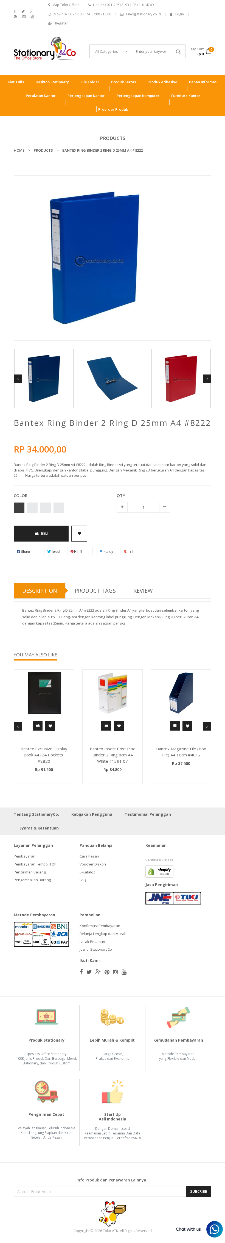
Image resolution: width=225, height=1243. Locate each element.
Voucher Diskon (93, 864)
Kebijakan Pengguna (91, 814)
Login (179, 14)
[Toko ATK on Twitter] (23, 11)
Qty (121, 495)
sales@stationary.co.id (143, 14)
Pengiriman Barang (30, 872)
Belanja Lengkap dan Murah (103, 933)
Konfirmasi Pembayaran (100, 925)
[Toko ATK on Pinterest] (15, 16)
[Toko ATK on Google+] (32, 11)
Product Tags (95, 590)
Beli (44, 533)
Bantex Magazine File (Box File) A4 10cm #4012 (181, 752)
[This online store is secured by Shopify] (159, 871)
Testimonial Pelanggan (148, 814)
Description (39, 590)
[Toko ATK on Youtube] (32, 16)
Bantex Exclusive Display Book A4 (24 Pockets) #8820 (44, 755)
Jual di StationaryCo (96, 949)
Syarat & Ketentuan (39, 828)
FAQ (83, 879)
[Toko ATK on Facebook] (15, 11)
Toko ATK (110, 1230)
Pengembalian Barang (32, 879)
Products (112, 138)
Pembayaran (24, 856)
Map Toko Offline (65, 4)
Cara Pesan (89, 856)
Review (143, 590)
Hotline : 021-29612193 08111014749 (123, 4)
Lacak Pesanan (92, 941)
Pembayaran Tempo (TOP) (35, 864)
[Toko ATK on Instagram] (24, 16)
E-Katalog (87, 872)
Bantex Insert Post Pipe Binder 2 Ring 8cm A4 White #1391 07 (113, 755)
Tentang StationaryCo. (36, 814)
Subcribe (198, 1191)
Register (61, 23)
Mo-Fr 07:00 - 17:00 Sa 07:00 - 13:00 (82, 14)
